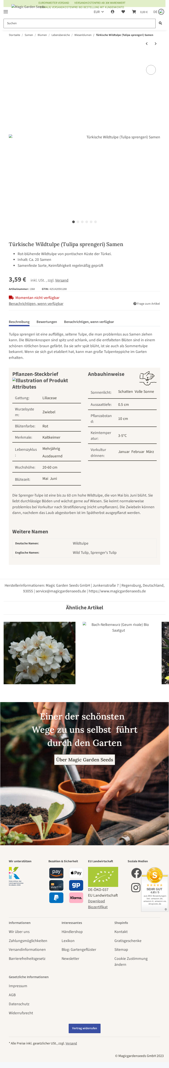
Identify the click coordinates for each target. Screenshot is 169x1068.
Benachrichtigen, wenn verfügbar (36, 303)
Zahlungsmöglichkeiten (28, 941)
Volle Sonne (144, 391)
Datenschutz (19, 1004)
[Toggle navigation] (6, 10)
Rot (45, 426)
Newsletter (70, 958)
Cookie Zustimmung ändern (131, 961)
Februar (137, 451)
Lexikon (68, 941)
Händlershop (72, 931)
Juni (53, 478)
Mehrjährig (51, 448)
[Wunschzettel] (123, 11)
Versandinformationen (27, 949)
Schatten (125, 391)
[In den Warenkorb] (12, 58)
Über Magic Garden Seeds (84, 760)
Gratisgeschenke (127, 941)
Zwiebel (48, 412)
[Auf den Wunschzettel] (151, 70)
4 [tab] (86, 222)
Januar (124, 451)
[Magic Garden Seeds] (28, 11)
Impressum (18, 986)
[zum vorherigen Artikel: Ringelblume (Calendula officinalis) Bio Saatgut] (146, 44)
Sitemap (121, 949)
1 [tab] (73, 222)
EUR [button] (97, 11)
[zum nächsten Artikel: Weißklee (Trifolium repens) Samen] (155, 44)
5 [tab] (91, 222)
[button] (112, 11)
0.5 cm (123, 404)
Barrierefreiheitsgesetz (27, 958)
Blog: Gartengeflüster (79, 949)
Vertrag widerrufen (84, 1028)
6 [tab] (95, 222)
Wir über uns (19, 931)
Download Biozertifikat (98, 904)
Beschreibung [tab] (19, 321)
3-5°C (122, 435)
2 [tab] (78, 222)
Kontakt (121, 931)
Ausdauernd (52, 456)
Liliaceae (49, 398)
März (150, 451)
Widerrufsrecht (21, 1013)
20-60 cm (49, 467)
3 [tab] (82, 222)
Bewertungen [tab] (47, 321)
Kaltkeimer (51, 437)
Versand (61, 280)
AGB (12, 995)
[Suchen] (160, 23)
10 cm (123, 418)
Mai (45, 478)
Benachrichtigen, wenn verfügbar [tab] (89, 321)
